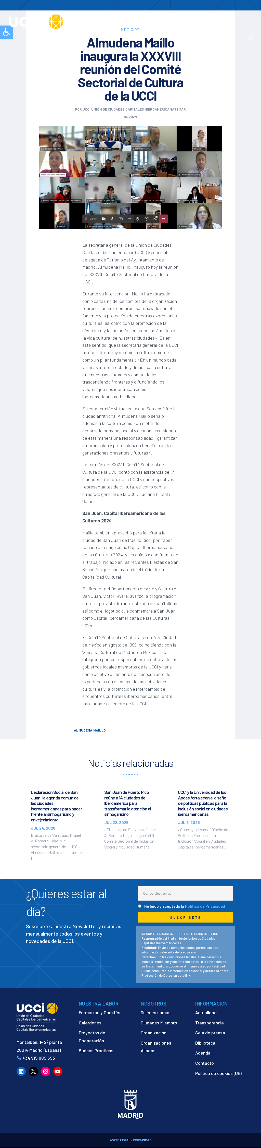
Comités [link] (205, 18)
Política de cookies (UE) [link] (218, 1073)
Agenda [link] (203, 1053)
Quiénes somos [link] (156, 1012)
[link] (54, 21)
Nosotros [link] (115, 18)
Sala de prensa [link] (210, 1032)
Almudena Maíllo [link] (90, 730)
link (187, 975)
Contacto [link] (204, 30)
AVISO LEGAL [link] (120, 1140)
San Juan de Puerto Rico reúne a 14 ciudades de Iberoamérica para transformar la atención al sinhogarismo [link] (127, 803)
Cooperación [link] (148, 18)
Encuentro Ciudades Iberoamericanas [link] (132, 27)
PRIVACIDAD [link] (142, 1140)
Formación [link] (181, 18)
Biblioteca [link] (205, 1043)
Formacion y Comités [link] (99, 1012)
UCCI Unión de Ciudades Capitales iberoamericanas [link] (129, 109)
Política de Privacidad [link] (205, 906)
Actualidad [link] (173, 30)
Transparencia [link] (209, 1022)
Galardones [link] (90, 1022)
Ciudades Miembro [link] (159, 1022)
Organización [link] (153, 1032)
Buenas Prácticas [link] (96, 1050)
